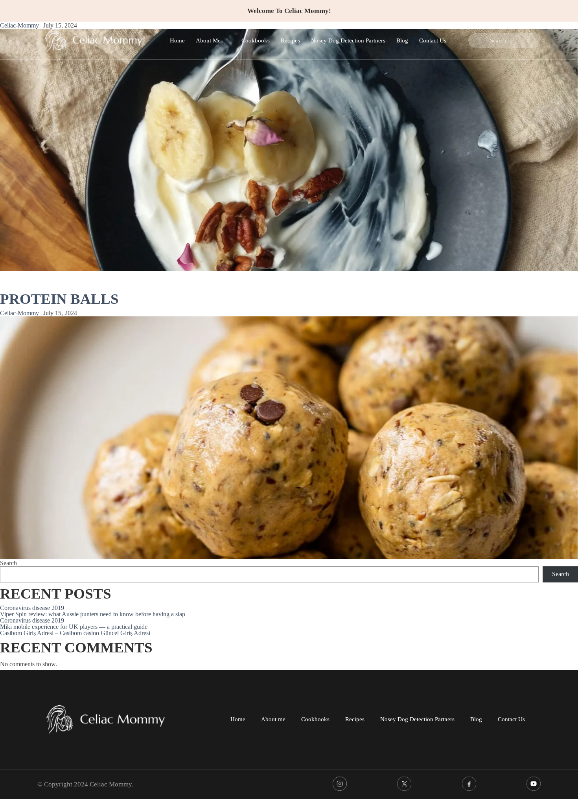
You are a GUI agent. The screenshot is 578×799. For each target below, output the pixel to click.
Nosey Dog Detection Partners (348, 40)
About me (273, 719)
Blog (402, 40)
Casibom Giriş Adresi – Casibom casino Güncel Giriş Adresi (75, 633)
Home (177, 40)
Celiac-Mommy (19, 313)
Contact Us (432, 40)
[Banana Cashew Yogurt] (289, 150)
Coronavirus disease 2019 (32, 607)
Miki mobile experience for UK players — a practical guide (73, 626)
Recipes (290, 40)
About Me (208, 40)
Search (8, 563)
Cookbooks (255, 40)
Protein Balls (59, 299)
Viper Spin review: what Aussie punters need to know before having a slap (92, 614)
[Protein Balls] (289, 438)
